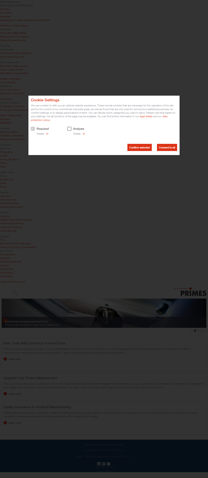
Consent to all (167, 147)
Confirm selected (139, 147)
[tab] (39, 134)
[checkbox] (33, 129)
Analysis (78, 128)
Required (43, 128)
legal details (146, 116)
